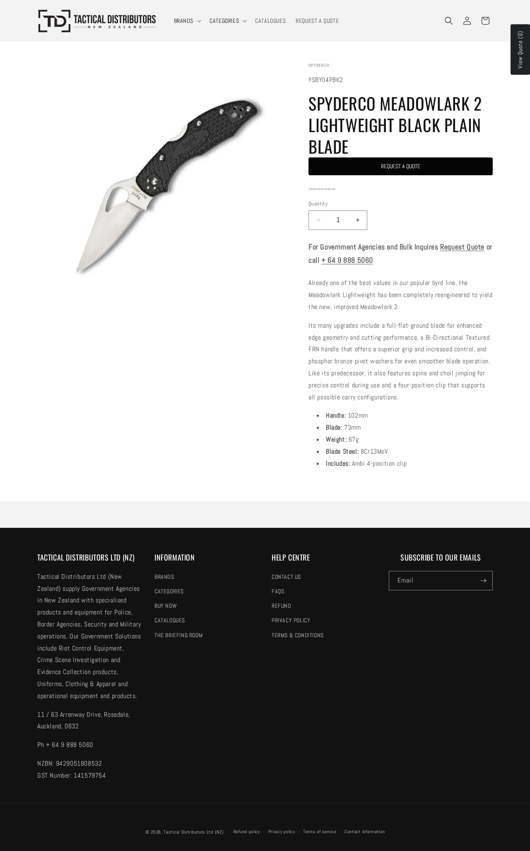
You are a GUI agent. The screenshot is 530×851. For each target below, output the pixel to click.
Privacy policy (281, 831)
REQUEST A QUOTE (400, 166)
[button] (187, 20)
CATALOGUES (169, 620)
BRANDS (184, 20)
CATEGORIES (224, 20)
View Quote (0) (520, 50)
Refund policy (247, 831)
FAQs (278, 591)
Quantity (318, 203)
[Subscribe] (483, 580)
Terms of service (319, 831)
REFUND (282, 605)
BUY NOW (165, 605)
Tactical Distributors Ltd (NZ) (194, 832)
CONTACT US (286, 576)
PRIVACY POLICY (291, 620)
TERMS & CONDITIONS (298, 635)
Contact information (364, 831)
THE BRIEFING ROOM (178, 635)
